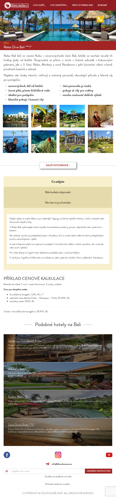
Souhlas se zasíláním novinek (58, 476)
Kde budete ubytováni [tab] (58, 192)
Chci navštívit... (59, 5)
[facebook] (7, 455)
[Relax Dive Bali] (15, 116)
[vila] (72, 141)
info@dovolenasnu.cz (61, 464)
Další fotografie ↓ (58, 165)
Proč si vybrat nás (82, 5)
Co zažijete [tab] (58, 181)
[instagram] (58, 455)
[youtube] (109, 455)
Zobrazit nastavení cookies (57, 484)
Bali (6, 43)
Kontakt (102, 5)
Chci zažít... (39, 5)
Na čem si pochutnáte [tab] (58, 202)
